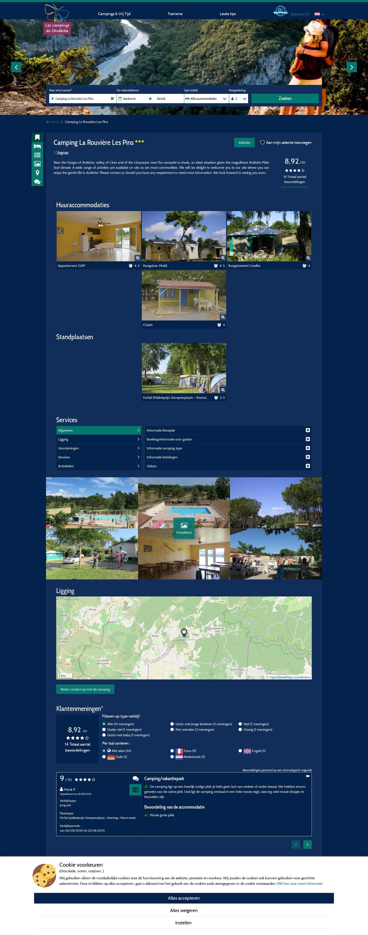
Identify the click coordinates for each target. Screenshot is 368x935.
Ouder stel (124, 729)
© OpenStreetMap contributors (288, 677)
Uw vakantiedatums (128, 90)
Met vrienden (194, 729)
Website (244, 142)
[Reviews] (135, 778)
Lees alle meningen (295, 187)
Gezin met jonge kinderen (203, 724)
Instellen (184, 922)
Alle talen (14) (121, 751)
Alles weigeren (184, 910)
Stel (256, 724)
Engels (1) (258, 751)
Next (352, 67)
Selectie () (300, 14)
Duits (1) (121, 757)
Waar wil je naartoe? (60, 90)
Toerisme (175, 13)
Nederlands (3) (194, 757)
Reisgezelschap (237, 90)
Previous (16, 67)
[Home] (57, 11)
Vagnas (62, 152)
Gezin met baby (128, 735)
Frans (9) (190, 751)
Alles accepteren (184, 898)
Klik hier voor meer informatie (300, 883)
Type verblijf (191, 90)
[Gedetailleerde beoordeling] (135, 790)
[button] (184, 633)
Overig (258, 729)
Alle (120, 724)
